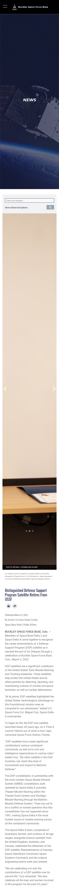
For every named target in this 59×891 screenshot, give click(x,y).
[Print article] (8, 606)
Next (54, 388)
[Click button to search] (50, 207)
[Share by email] (15, 606)
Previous (5, 388)
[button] (5, 7)
